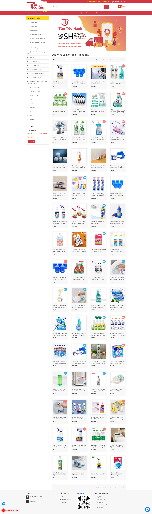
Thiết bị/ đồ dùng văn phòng (37, 73)
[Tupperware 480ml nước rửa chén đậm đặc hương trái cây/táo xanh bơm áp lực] (60, 379)
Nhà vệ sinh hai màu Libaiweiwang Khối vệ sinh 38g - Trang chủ (117, 474)
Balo (31, 115)
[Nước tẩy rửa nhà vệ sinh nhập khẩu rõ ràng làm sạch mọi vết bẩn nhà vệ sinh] (98, 128)
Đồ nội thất (32, 57)
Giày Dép (44, 13)
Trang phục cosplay (35, 91)
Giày (31, 111)
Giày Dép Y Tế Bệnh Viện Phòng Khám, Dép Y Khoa (37, 82)
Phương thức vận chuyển (66, 501)
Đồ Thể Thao (100, 507)
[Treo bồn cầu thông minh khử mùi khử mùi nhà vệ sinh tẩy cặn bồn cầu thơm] (118, 267)
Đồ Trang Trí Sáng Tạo (36, 87)
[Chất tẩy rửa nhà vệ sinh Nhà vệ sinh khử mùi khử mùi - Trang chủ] (60, 267)
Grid (56, 59)
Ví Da (31, 99)
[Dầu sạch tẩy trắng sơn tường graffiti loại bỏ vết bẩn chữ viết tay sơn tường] (79, 155)
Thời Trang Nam (72, 13)
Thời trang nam (34, 26)
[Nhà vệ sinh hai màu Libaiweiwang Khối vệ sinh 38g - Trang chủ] (118, 463)
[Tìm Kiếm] (106, 7)
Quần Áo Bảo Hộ (101, 499)
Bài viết (85, 13)
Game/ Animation (34, 65)
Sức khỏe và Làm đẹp (35, 77)
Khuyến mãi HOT (120, 13)
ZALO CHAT (81, 493)
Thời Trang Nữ (56, 13)
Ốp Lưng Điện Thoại (35, 95)
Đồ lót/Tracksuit (34, 30)
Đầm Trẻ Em (33, 107)
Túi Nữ (31, 103)
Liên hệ (94, 13)
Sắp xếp (69, 59)
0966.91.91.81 (33, 501)
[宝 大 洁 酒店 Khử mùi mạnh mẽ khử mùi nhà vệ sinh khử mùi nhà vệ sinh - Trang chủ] (60, 239)
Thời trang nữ (33, 22)
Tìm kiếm (31, 141)
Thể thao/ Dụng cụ (34, 48)
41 (117, 59)
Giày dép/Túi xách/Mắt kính (37, 38)
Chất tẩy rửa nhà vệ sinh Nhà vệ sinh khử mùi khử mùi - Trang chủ (60, 279)
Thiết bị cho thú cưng (35, 69)
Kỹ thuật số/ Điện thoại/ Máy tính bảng (37, 52)
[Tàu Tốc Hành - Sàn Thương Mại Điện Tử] (36, 5)
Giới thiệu (64, 497)
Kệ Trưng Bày (100, 502)
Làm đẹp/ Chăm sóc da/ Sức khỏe (36, 43)
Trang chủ (32, 13)
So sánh (124, 1)
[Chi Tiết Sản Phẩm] (57, 65)
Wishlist (117, 1)
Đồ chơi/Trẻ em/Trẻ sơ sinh (37, 34)
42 (120, 59)
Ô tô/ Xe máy (33, 61)
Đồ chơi (32, 119)
